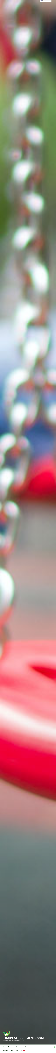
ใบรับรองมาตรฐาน (43, 1047)
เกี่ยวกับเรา (10, 1047)
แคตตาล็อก (5, 1050)
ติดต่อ (12, 1050)
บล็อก (17, 1050)
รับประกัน (35, 1047)
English (43, 0)
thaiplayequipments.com (23, 1037)
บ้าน (4, 1047)
